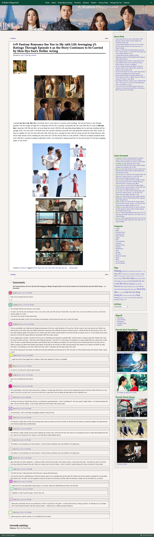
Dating (117, 271)
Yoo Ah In (126, 297)
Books (117, 230)
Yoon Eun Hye (136, 297)
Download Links (120, 234)
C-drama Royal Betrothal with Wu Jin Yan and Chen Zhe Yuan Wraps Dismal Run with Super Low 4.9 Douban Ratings (130, 46)
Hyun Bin (117, 274)
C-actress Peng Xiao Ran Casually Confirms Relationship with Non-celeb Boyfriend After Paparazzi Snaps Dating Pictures (130, 57)
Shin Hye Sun (62, 268)
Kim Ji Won (140, 276)
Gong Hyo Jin (125, 271)
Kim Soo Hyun (129, 278)
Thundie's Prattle (121, 323)
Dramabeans (120, 318)
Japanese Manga (120, 245)
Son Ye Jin (133, 295)
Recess (117, 259)
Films (117, 239)
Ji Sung (119, 276)
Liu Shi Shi (139, 284)
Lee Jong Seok (133, 281)
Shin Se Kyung (121, 292)
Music (117, 250)
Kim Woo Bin (138, 278)
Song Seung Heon (126, 295)
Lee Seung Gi (130, 284)
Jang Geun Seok (127, 274)
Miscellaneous (119, 248)
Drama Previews (120, 236)
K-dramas (23, 268)
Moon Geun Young (125, 286)
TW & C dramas (120, 261)
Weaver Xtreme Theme (147, 535)
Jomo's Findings (121, 319)
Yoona (129, 297)
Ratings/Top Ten (116, 3)
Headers (94, 3)
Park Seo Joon (132, 289)
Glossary (86, 3)
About (54, 3)
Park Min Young (122, 289)
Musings (118, 252)
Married (117, 286)
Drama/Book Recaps (65, 3)
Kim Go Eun (135, 276)
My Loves (118, 254)
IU (122, 274)
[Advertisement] (127, 123)
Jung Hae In (123, 276)
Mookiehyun (120, 321)
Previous (12, 38)
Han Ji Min (143, 271)
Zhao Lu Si (123, 299)
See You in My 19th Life (50, 268)
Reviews (126, 3)
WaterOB (119, 325)
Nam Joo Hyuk (134, 286)
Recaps (117, 257)
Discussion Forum (120, 232)
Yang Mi (121, 297)
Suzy (138, 295)
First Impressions (120, 241)
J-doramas (118, 243)
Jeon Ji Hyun (135, 274)
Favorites (77, 3)
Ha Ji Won (138, 271)
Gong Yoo (132, 271)
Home (47, 3)
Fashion (118, 237)
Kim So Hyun (118, 278)
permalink (74, 268)
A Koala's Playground (10, 2)
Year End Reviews (120, 263)
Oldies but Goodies (121, 256)
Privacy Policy (103, 3)
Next (107, 38)
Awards (118, 228)
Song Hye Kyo (129, 292)
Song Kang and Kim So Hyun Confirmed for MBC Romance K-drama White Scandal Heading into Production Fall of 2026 (129, 40)
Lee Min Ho (121, 284)
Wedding (116, 297)
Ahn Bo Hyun (36, 268)
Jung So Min (129, 276)
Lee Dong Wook (124, 281)
